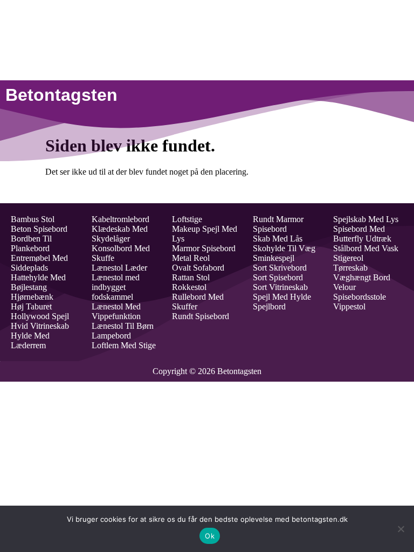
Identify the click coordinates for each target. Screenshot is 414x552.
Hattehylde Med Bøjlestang (38, 282)
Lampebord (111, 335)
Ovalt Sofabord (198, 267)
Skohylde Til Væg (284, 248)
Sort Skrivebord (280, 267)
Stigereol (348, 258)
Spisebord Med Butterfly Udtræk (362, 233)
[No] (400, 528)
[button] (278, 95)
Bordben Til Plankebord (31, 243)
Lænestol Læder (119, 267)
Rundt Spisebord (200, 316)
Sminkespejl (273, 258)
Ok (210, 536)
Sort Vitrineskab (280, 287)
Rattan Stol (191, 277)
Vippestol (349, 306)
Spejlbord (269, 306)
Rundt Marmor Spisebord (278, 224)
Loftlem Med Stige (124, 345)
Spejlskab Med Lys (365, 219)
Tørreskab (350, 267)
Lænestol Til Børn (123, 325)
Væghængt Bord (361, 277)
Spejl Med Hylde (282, 296)
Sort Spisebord (278, 277)
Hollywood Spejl (40, 316)
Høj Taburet (31, 306)
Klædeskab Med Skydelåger (120, 233)
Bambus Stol (32, 219)
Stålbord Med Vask (365, 248)
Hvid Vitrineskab (40, 325)
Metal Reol (191, 258)
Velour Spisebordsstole (359, 291)
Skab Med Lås (277, 238)
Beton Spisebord (39, 228)
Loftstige (187, 219)
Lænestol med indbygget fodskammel (116, 287)
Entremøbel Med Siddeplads (39, 262)
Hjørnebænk (32, 296)
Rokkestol (189, 287)
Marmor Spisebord (204, 248)
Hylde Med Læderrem (30, 340)
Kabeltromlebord (120, 219)
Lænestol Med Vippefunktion (116, 311)
